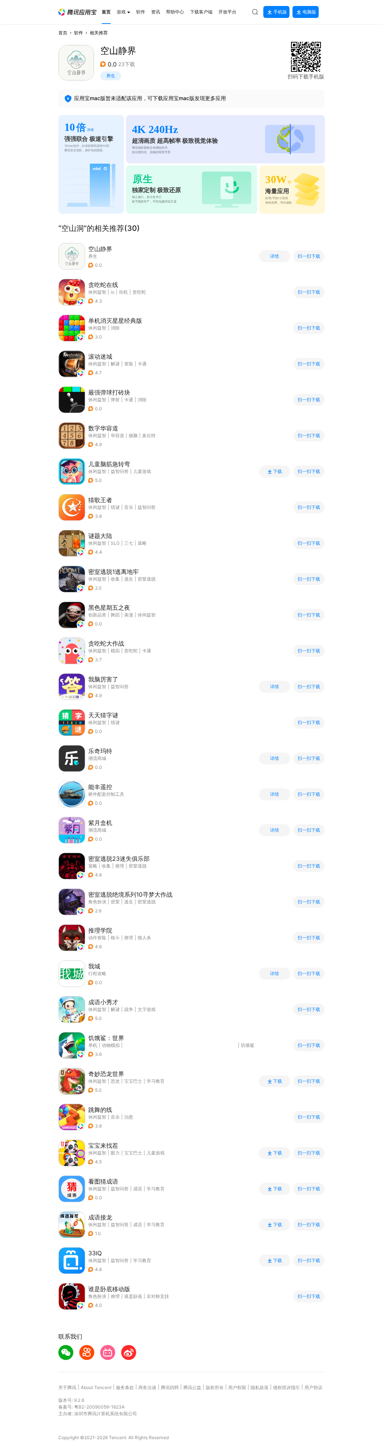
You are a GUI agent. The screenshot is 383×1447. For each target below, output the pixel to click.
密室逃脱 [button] (147, 579)
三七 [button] (128, 543)
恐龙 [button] (115, 1081)
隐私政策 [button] (260, 1387)
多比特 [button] (149, 435)
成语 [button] (137, 1188)
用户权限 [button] (237, 1387)
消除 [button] (115, 328)
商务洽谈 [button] (147, 1387)
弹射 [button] (115, 399)
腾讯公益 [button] (192, 1387)
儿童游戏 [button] (142, 471)
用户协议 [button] (313, 1387)
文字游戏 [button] (147, 1009)
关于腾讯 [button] (67, 1387)
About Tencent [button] (96, 1387)
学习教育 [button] (156, 1081)
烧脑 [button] (133, 435)
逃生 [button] (128, 579)
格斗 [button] (115, 937)
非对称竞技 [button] (158, 1296)
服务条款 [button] (125, 1387)
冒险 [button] (128, 364)
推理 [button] (119, 866)
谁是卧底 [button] (133, 1296)
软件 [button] (78, 32)
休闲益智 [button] (97, 292)
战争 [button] (128, 1009)
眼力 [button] (115, 1153)
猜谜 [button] (115, 507)
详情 (274, 256)
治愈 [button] (128, 1117)
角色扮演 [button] (97, 902)
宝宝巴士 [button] (133, 1081)
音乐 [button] (128, 507)
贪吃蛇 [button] (139, 292)
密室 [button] (115, 902)
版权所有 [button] (215, 1387)
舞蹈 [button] (115, 615)
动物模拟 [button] (111, 1045)
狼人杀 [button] (144, 937)
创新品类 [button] (97, 615)
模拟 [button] (115, 650)
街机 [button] (123, 292)
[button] (77, 12)
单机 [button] (92, 1045)
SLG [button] (115, 543)
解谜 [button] (115, 364)
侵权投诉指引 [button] (286, 1387)
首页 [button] (62, 32)
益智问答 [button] (120, 471)
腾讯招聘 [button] (170, 1387)
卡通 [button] (142, 364)
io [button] (112, 292)
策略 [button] (142, 543)
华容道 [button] (117, 435)
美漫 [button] (128, 615)
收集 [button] (115, 579)
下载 (277, 471)
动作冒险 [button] (97, 937)
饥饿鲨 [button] (247, 1045)
